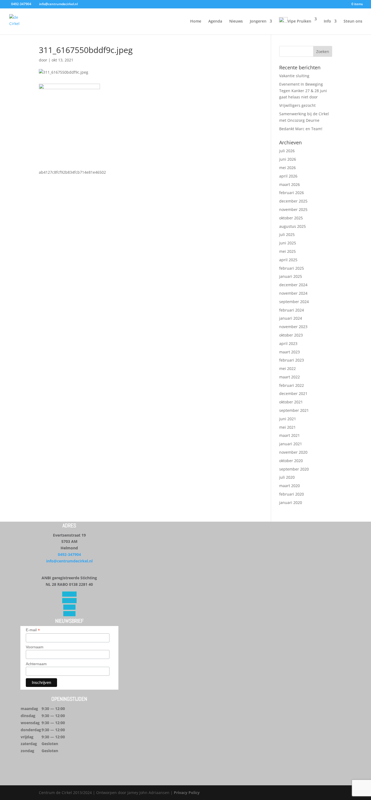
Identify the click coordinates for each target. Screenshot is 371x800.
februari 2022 (291, 385)
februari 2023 (291, 360)
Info (327, 21)
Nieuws (236, 21)
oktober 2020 (291, 460)
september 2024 (294, 301)
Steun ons (353, 21)
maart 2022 (289, 376)
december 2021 (293, 393)
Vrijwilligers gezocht (297, 105)
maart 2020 (289, 485)
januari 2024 (290, 318)
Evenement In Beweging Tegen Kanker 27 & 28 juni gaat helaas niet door (303, 91)
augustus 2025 (292, 226)
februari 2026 (291, 192)
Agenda (215, 21)
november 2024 (293, 293)
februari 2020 (291, 494)
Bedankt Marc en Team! (300, 128)
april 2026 (288, 176)
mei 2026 (287, 167)
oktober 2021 (291, 401)
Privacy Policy (187, 792)
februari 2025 (291, 268)
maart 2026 (289, 184)
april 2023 (288, 343)
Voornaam (34, 647)
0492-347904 (69, 554)
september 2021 (294, 410)
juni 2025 (287, 242)
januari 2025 (290, 276)
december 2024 (293, 284)
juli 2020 (287, 477)
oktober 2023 (291, 335)
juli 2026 (287, 150)
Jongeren (258, 21)
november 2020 (293, 452)
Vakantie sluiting (294, 75)
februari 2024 (291, 310)
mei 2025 (287, 251)
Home (195, 21)
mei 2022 (287, 368)
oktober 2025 (291, 217)
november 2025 (293, 209)
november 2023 (293, 326)
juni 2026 (287, 159)
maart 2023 (289, 351)
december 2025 (293, 201)
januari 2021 (290, 443)
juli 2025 (287, 234)
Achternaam (36, 664)
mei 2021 (287, 427)
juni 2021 (287, 418)
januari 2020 (290, 502)
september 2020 (294, 469)
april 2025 (288, 259)
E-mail (33, 630)
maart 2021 (289, 435)
